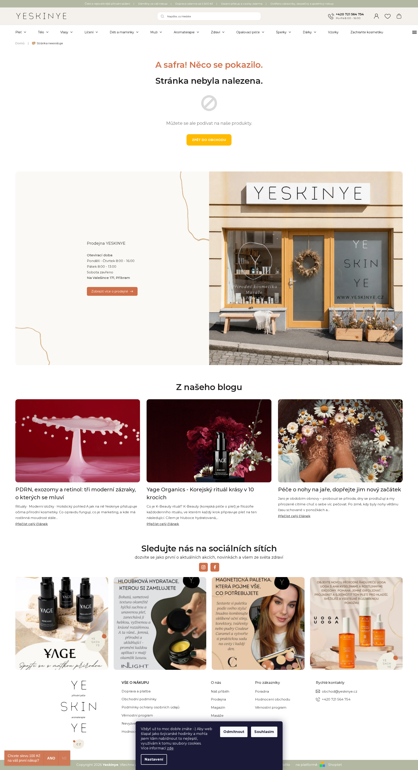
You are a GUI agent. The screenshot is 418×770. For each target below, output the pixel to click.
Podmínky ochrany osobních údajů (150, 707)
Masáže (217, 715)
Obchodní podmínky (139, 699)
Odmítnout (233, 732)
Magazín (218, 707)
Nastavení (154, 759)
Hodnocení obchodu (272, 699)
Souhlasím (264, 732)
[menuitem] (23, 32)
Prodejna (218, 699)
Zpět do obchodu (209, 140)
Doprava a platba (136, 691)
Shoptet (335, 765)
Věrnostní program (137, 715)
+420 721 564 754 (350, 14)
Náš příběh (220, 691)
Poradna (262, 691)
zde (170, 748)
